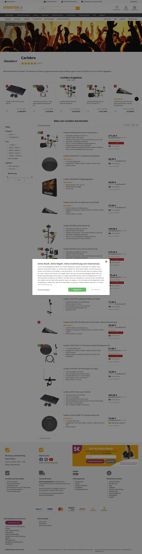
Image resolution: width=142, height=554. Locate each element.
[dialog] (71, 277)
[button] (44, 290)
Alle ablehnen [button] (96, 289)
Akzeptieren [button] (77, 289)
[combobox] (106, 262)
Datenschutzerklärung (45, 284)
